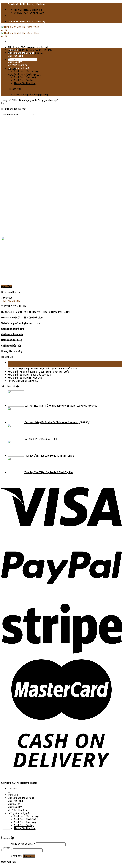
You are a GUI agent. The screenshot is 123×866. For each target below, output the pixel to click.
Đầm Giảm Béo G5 (10, 292)
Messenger (6, 848)
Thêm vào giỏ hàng (10, 300)
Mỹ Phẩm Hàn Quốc (18, 65)
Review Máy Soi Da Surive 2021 (24, 380)
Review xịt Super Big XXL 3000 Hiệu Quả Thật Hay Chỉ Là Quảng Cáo (42, 368)
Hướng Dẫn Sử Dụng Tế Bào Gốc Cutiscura (29, 374)
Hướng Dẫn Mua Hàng (25, 83)
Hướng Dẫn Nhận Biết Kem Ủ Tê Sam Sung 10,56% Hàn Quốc (38, 371)
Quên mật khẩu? (9, 861)
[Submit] (9, 792)
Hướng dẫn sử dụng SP (19, 68)
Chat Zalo (6, 839)
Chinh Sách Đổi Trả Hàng (26, 71)
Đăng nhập (29, 856)
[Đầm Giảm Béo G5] (21, 283)
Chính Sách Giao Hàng (25, 77)
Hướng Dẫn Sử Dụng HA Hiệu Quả (25, 377)
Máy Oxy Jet (14, 58)
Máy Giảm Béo (15, 62)
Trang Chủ (13, 49)
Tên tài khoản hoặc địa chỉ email (18, 843)
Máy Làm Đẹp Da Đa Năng (21, 52)
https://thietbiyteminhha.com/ (25, 323)
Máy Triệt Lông (15, 55)
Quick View (6, 286)
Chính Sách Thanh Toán (25, 74)
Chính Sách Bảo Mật (24, 80)
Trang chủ (6, 100)
